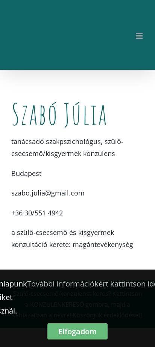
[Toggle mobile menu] (140, 36)
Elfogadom (77, 331)
